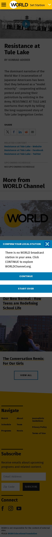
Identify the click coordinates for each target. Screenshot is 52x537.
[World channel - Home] (18, 5)
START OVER (26, 288)
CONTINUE (26, 276)
